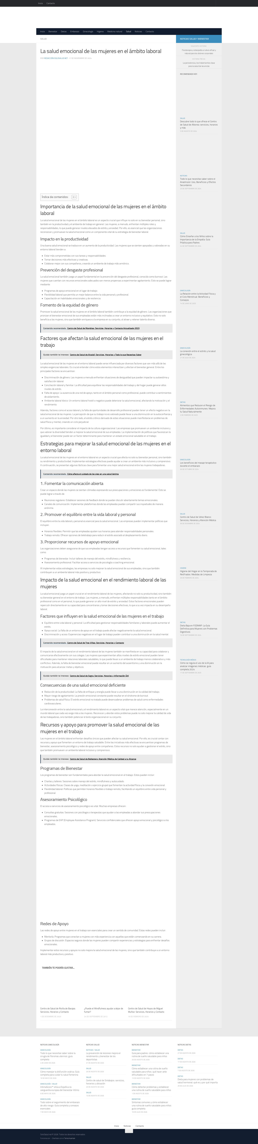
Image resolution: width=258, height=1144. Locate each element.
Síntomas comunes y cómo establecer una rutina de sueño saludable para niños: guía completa (152, 1105)
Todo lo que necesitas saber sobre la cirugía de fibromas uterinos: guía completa (57, 1056)
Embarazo (74, 31)
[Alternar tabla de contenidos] (73, 197)
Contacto (50, 3)
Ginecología (88, 31)
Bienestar (53, 31)
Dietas (64, 31)
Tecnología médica (188, 660)
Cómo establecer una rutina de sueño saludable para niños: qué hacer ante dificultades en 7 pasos (150, 1071)
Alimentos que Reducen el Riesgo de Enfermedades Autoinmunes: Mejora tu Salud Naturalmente (197, 408)
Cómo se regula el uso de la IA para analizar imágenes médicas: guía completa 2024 (197, 666)
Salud (128, 31)
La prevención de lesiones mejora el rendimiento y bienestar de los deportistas (103, 1056)
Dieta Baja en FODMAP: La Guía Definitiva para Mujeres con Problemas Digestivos (198, 628)
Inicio (40, 3)
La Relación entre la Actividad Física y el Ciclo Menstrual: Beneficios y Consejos (198, 296)
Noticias (138, 31)
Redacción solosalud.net (56, 58)
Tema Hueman (69, 1138)
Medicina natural (114, 31)
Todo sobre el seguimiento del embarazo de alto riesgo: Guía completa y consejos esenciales (60, 1105)
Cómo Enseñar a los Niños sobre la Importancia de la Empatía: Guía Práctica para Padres (196, 239)
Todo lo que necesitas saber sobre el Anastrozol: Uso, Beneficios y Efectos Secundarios (198, 182)
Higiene (100, 31)
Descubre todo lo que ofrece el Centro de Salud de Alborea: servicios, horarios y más (199, 124)
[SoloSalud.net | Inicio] (68, 17)
